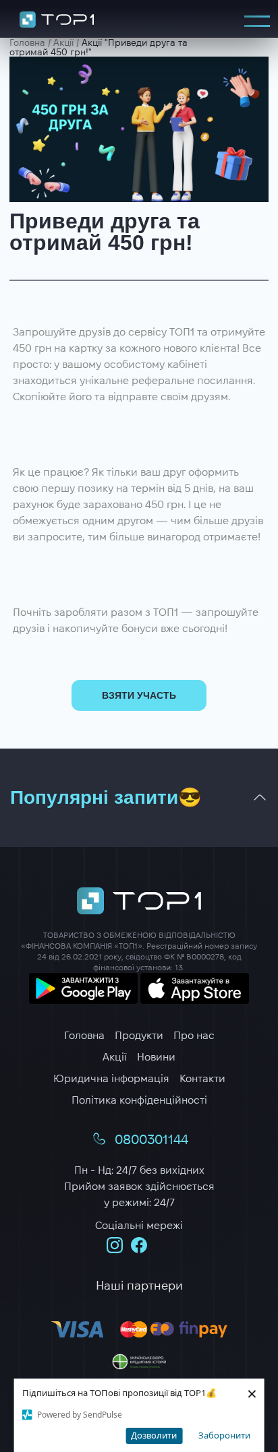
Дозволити (154, 1435)
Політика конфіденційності (139, 1100)
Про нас (194, 1035)
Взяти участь (139, 695)
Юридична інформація (111, 1078)
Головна (84, 1035)
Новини (156, 1057)
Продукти (139, 1035)
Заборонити (224, 1435)
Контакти (202, 1078)
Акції (115, 1057)
